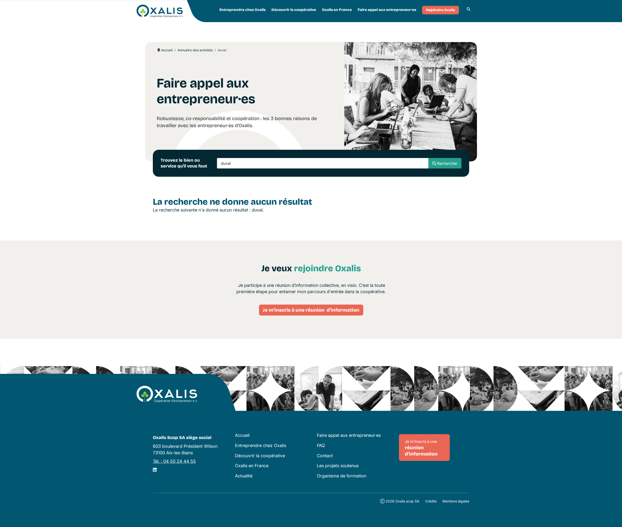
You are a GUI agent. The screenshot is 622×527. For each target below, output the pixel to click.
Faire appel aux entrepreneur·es (387, 10)
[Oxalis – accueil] (167, 394)
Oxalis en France (337, 10)
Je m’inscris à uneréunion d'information (421, 448)
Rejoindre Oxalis (440, 10)
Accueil (242, 435)
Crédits (431, 501)
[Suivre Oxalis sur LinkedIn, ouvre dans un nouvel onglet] (155, 469)
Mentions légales (455, 501)
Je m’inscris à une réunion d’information (311, 310)
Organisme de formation (341, 475)
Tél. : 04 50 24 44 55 (174, 461)
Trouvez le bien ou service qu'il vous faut (184, 163)
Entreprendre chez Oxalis (242, 10)
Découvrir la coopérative (293, 10)
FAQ (321, 445)
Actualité (243, 475)
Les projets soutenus (338, 465)
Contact (325, 455)
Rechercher (447, 163)
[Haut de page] (613, 517)
